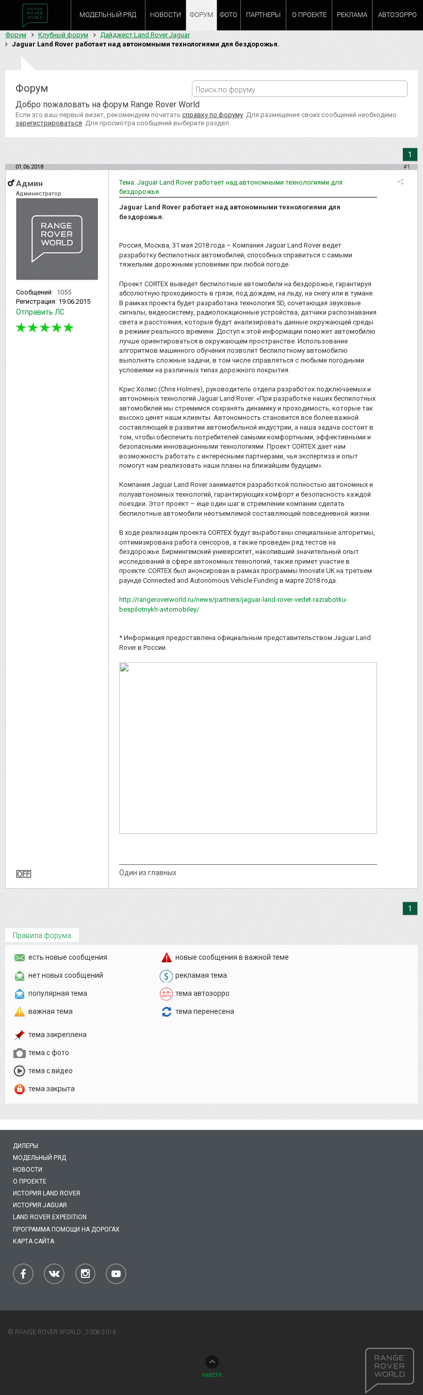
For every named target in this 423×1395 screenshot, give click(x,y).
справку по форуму (212, 115)
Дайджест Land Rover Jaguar (145, 35)
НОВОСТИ (165, 15)
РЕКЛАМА (352, 15)
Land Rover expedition (50, 1217)
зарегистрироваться (48, 123)
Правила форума (42, 935)
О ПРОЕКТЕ (309, 15)
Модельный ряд (39, 1157)
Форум (15, 35)
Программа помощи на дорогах (66, 1229)
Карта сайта (33, 1241)
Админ (29, 183)
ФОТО (228, 15)
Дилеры (25, 1146)
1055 (64, 292)
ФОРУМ (201, 15)
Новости (27, 1169)
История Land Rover (46, 1193)
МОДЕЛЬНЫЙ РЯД (107, 15)
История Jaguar (40, 1205)
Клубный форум (63, 35)
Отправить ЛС (40, 312)
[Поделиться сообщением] (400, 182)
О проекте (29, 1181)
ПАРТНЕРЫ (263, 15)
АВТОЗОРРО (397, 15)
